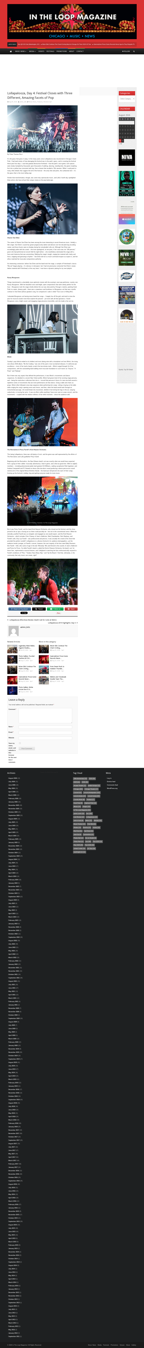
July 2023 (11, 903)
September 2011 (13, 1336)
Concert (77, 792)
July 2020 (11, 1025)
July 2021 (11, 984)
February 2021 (13, 1001)
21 (133, 133)
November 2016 (13, 1174)
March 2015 (12, 1242)
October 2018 (13, 1096)
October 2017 (13, 1137)
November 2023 (13, 890)
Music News (32, 102)
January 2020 (13, 1045)
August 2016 (12, 1184)
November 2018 (13, 1093)
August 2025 (12, 819)
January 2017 (13, 1167)
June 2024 (11, 866)
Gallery (134, 1345)
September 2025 (14, 815)
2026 (85, 782)
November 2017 (13, 1133)
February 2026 (13, 798)
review (96, 827)
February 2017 (13, 1164)
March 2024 (12, 876)
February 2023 (13, 920)
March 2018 (12, 1120)
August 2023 (12, 900)
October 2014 (13, 1258)
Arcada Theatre (80, 785)
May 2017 (11, 1154)
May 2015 (11, 1235)
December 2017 (13, 1130)
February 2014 (13, 1286)
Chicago (78, 789)
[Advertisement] (72, 72)
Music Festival (79, 824)
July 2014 (11, 1269)
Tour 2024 (97, 841)
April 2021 (11, 995)
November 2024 (13, 849)
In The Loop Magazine (82, 810)
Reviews (46, 102)
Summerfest (88, 834)
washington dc (79, 852)
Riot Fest (78, 831)
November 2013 (13, 1296)
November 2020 (13, 1011)
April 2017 (11, 1157)
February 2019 (13, 1083)
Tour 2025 (78, 845)
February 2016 (13, 1204)
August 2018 (12, 1103)
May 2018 (11, 1113)
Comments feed (112, 785)
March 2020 (12, 1039)
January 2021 (13, 1005)
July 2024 (11, 863)
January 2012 (13, 1333)
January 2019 (13, 1086)
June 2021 (11, 988)
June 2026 (11, 785)
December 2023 (13, 886)
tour (88, 841)
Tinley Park (78, 841)
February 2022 (13, 961)
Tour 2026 (89, 845)
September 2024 (14, 856)
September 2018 (14, 1099)
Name (11, 727)
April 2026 (11, 792)
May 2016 (11, 1194)
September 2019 (14, 1059)
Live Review (79, 817)
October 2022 (13, 934)
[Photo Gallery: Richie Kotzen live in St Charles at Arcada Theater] (12, 690)
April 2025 (11, 832)
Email (11, 732)
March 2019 (12, 1079)
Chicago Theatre (91, 789)
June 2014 (11, 1272)
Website (11, 738)
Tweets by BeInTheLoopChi (49, 772)
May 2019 (11, 1072)
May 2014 (11, 1275)
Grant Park (78, 803)
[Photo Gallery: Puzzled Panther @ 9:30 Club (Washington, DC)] (12, 659)
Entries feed (111, 781)
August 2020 (12, 1022)
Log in (109, 778)
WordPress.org (112, 788)
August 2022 (12, 940)
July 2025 (11, 822)
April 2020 (11, 1035)
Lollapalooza (91, 817)
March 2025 (12, 836)
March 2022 (12, 957)
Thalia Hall (78, 838)
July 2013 (11, 1309)
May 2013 (11, 1316)
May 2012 (11, 1330)
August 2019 (12, 1062)
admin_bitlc (23, 102)
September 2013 (14, 1302)
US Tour (91, 848)
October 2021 (13, 974)
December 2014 (13, 1252)
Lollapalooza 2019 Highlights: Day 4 (61, 623)
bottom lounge (94, 785)
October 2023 (13, 893)
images (86, 806)
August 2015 (12, 1225)
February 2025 (13, 839)
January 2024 (13, 883)
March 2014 (12, 1282)
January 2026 (13, 802)
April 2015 (11, 1238)
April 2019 (11, 1076)
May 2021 (11, 991)
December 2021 (13, 968)
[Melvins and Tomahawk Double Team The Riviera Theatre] (44, 680)
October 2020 (13, 1015)
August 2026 (12, 778)
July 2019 (11, 1066)
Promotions (114, 1345)
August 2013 (12, 1306)
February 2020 (13, 1042)
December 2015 (13, 1211)
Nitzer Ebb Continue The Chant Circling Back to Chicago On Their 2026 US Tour (51, 44)
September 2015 (14, 1221)
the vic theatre (91, 838)
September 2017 (14, 1140)
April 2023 (11, 913)
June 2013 (11, 1313)
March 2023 (12, 917)
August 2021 (12, 981)
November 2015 (13, 1214)
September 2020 (14, 1018)
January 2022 (13, 964)
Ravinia (87, 827)
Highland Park (90, 803)
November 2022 (13, 930)
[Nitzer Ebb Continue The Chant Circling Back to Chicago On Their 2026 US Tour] (12, 670)
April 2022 (11, 954)
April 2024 (11, 873)
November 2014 (13, 1255)
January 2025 (13, 842)
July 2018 (11, 1106)
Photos (77, 827)
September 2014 (14, 1262)
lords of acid (78, 820)
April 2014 (11, 1279)
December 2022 (13, 927)
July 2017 (11, 1147)
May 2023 (11, 910)
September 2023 (14, 896)
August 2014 (12, 1265)
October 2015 (13, 1218)
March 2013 (12, 1323)
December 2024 (13, 846)
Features (40, 102)
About (128, 1345)
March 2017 (12, 1160)
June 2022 (11, 947)
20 (130, 133)
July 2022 (11, 944)
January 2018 (13, 1127)
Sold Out (77, 834)
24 (122, 137)
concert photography (92, 792)
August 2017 (12, 1143)
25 (125, 137)
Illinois (77, 806)
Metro (89, 820)
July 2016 (11, 1187)
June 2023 (11, 907)
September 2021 (14, 978)
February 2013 (13, 1326)
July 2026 (11, 781)
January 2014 (13, 1289)
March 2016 (12, 1201)
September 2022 (14, 937)
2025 (77, 782)
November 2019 (13, 1052)
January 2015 (13, 1248)
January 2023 (13, 924)
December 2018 (13, 1089)
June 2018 (11, 1110)
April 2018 (11, 1116)
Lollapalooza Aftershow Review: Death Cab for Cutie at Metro (33, 620)
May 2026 (11, 788)
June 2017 (11, 1150)
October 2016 (13, 1177)
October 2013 (13, 1299)
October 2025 (13, 812)
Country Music (79, 799)
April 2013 (11, 1319)
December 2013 (13, 1292)
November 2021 (13, 971)
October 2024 (13, 852)
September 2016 (14, 1181)
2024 (92, 778)
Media (100, 1345)
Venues (122, 1345)
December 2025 (13, 805)
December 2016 (13, 1171)
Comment (12, 709)
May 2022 (11, 951)
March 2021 (12, 998)
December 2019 (13, 1049)
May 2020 (11, 1032)
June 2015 (11, 1231)
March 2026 (12, 795)
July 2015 (11, 1228)
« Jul (120, 144)
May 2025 (11, 829)
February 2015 (13, 1245)
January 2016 (13, 1208)
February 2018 (13, 1123)
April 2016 (11, 1198)
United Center (79, 848)
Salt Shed (88, 831)
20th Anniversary (80, 778)
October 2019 (13, 1055)
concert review (94, 796)
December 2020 (13, 1008)
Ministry (98, 820)
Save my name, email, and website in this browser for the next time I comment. (12, 752)
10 (122, 130)
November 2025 (13, 808)
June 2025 (11, 825)
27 (130, 137)
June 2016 (11, 1191)
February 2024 (13, 880)
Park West (92, 824)
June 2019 (11, 1069)
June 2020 (11, 1028)
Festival (90, 799)
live (89, 813)
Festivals (106, 1345)
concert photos (80, 796)
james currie (79, 813)
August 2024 (12, 859)
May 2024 (11, 869)
